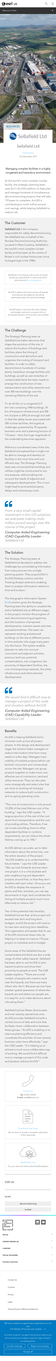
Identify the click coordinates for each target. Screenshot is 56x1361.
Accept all (28, 1351)
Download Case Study (28, 1128)
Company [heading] (6, 1248)
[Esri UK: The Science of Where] (8, 1225)
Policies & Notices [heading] (10, 1262)
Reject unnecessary (40, 1346)
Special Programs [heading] (10, 1255)
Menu (28, 10)
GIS (7, 602)
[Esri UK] (9, 4)
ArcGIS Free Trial (28, 1162)
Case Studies (28, 153)
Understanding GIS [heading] (11, 1241)
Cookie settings (14, 1346)
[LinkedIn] (37, 1222)
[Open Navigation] (52, 3)
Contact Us (28, 1091)
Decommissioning (28, 1203)
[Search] (46, 3)
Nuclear (28, 1209)
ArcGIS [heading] (5, 1235)
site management (33, 280)
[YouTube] (43, 1222)
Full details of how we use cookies (26, 1329)
